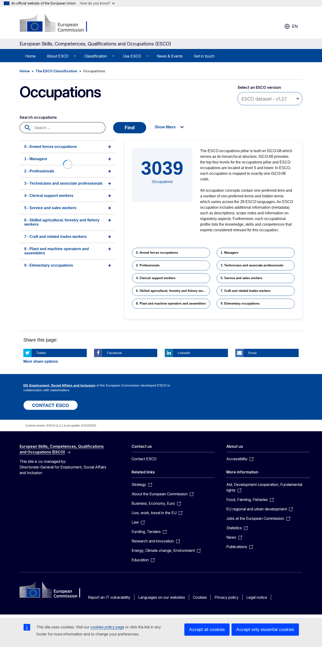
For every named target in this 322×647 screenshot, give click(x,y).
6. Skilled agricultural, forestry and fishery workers (173, 291)
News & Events (170, 56)
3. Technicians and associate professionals (252, 265)
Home (30, 56)
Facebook (114, 353)
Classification (95, 56)
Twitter (41, 353)
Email (252, 353)
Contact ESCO (144, 458)
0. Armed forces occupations (157, 252)
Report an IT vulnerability (109, 597)
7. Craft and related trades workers (246, 291)
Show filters (165, 127)
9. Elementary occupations (240, 303)
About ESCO (58, 56)
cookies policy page (107, 627)
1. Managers (229, 252)
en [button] (295, 26)
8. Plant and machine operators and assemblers (171, 303)
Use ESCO (132, 56)
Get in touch (204, 56)
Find (130, 127)
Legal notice (256, 597)
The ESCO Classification (56, 71)
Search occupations (38, 117)
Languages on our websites (161, 597)
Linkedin (184, 353)
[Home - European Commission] (58, 23)
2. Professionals (148, 265)
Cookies (200, 597)
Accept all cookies (207, 629)
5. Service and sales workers (241, 278)
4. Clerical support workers (155, 278)
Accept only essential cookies (265, 629)
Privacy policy (227, 597)
